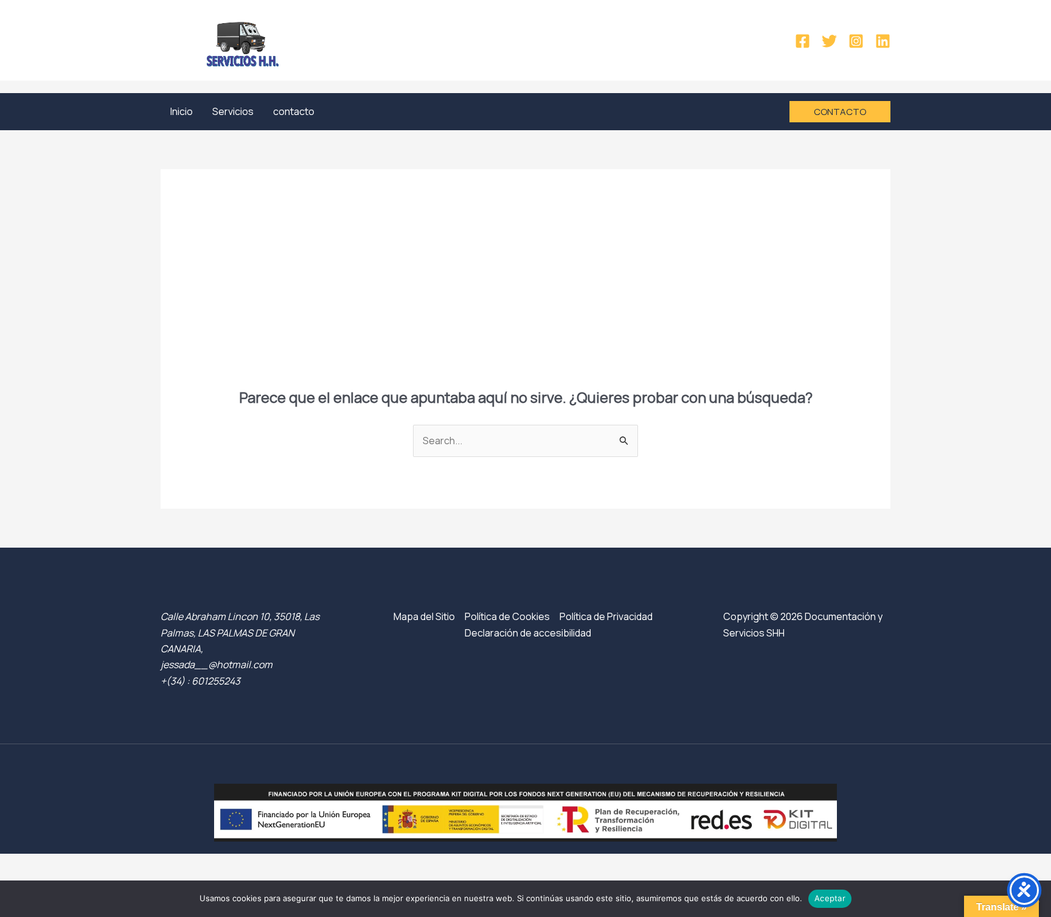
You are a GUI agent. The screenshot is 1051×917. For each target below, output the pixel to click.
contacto (293, 111)
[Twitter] (829, 41)
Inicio (181, 111)
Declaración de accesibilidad (528, 633)
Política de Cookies (507, 616)
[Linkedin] (882, 41)
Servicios (233, 111)
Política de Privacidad (606, 616)
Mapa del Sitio (424, 616)
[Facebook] (802, 41)
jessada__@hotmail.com (216, 664)
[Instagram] (856, 41)
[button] (839, 111)
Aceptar (829, 898)
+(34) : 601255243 (200, 681)
